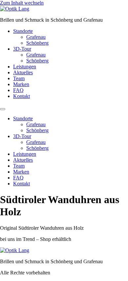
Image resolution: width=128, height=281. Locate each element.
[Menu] (2, 109)
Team (19, 78)
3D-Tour (22, 49)
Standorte (23, 31)
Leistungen (24, 66)
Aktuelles (23, 72)
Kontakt (21, 96)
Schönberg (37, 43)
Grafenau (36, 37)
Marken (21, 84)
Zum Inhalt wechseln (22, 3)
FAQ (18, 90)
